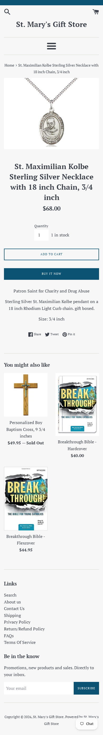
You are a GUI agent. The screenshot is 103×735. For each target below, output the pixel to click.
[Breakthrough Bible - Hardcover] (77, 404)
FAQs (9, 636)
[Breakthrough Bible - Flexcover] (26, 499)
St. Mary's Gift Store (51, 24)
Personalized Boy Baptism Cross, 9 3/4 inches (25, 429)
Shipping (12, 615)
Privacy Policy (17, 622)
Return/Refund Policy (24, 629)
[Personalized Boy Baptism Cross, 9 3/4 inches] (26, 395)
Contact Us (14, 608)
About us (12, 602)
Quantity (41, 226)
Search (10, 595)
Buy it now (51, 274)
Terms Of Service (20, 642)
